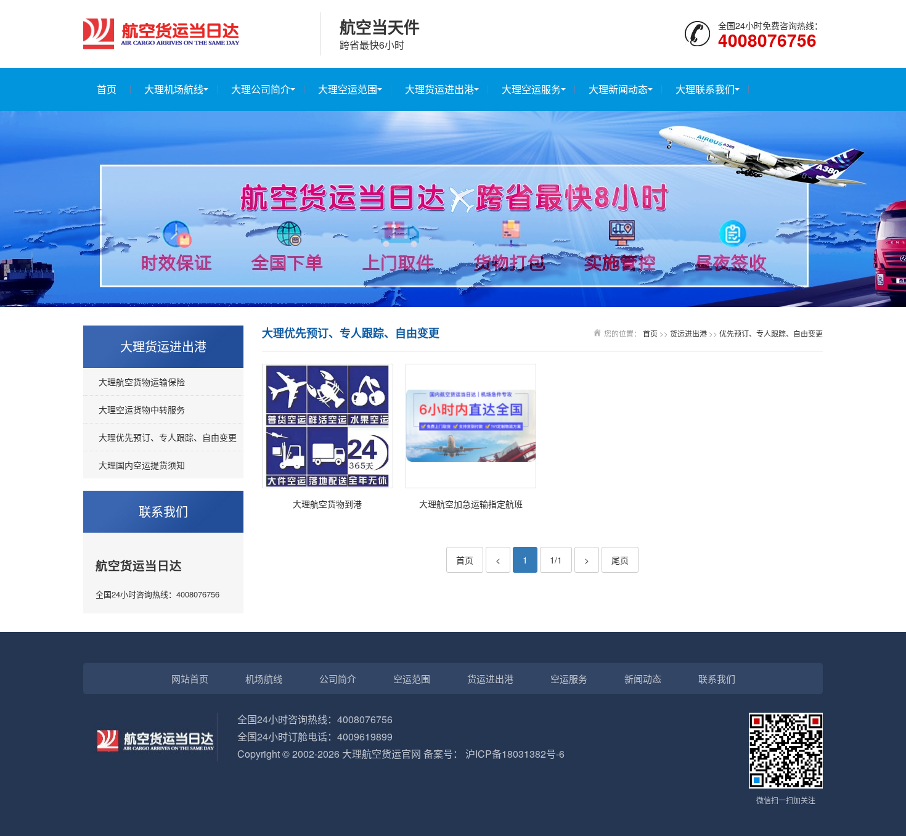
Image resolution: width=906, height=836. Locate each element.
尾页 (620, 560)
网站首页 (189, 678)
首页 (106, 89)
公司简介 (337, 678)
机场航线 (263, 678)
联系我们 (716, 678)
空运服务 (568, 678)
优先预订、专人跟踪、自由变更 (771, 333)
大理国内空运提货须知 (142, 465)
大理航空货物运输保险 (142, 381)
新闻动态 (642, 678)
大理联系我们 (705, 89)
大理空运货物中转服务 (142, 409)
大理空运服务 (531, 89)
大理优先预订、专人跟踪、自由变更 (168, 437)
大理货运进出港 (439, 89)
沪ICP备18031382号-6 (515, 754)
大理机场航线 (173, 89)
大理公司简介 (260, 89)
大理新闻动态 (618, 89)
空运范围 (411, 678)
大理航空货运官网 (381, 754)
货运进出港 (688, 333)
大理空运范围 (347, 89)
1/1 (556, 560)
